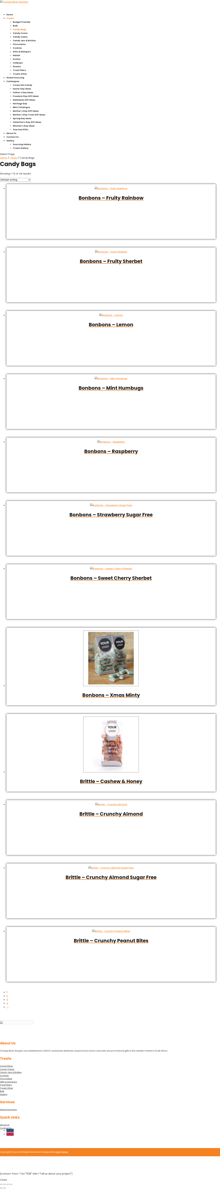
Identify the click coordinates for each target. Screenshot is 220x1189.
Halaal (16, 55)
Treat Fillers (19, 70)
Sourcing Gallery (22, 144)
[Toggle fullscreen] (4, 1184)
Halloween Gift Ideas (24, 100)
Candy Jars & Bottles (24, 40)
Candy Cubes (20, 36)
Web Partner (61, 1152)
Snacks (17, 66)
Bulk (15, 25)
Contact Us (5, 1128)
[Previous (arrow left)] (1, 1188)
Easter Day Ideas (22, 88)
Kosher (17, 59)
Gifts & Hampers (22, 51)
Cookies (17, 48)
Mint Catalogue (21, 107)
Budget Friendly (21, 22)
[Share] (7, 1184)
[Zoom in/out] (1, 1184)
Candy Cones (20, 33)
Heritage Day (20, 103)
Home (3, 157)
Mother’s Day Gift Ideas (26, 111)
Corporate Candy (22, 85)
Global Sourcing (8, 1109)
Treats (14, 157)
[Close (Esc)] (11, 1184)
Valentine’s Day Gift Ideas (27, 122)
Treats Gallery (21, 148)
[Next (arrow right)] (4, 1188)
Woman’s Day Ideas (24, 125)
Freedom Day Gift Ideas (26, 96)
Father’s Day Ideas (23, 92)
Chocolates (19, 44)
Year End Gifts (20, 129)
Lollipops (18, 62)
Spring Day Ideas (22, 118)
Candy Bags (19, 29)
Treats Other (20, 74)
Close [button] (3, 1179)
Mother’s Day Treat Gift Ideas (29, 114)
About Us (4, 1124)
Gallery (3, 1094)
